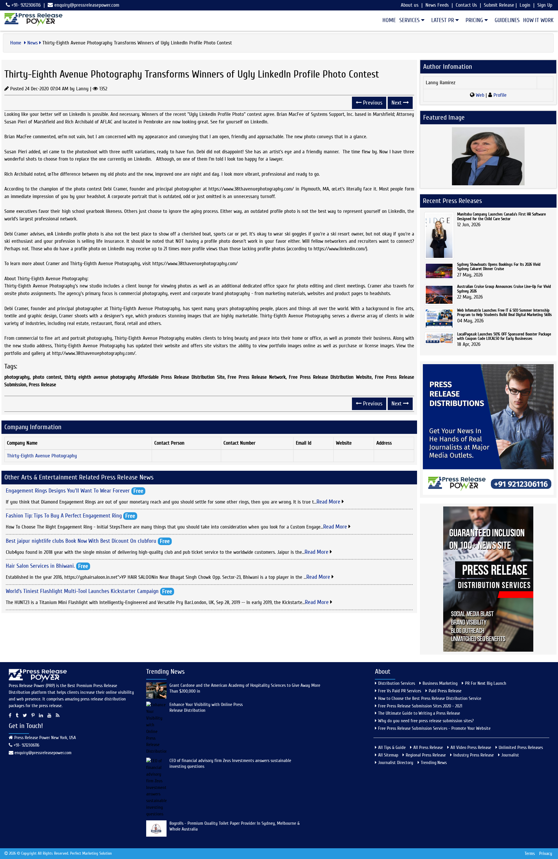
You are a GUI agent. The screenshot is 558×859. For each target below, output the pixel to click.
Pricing (475, 20)
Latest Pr (443, 20)
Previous (372, 102)
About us (410, 5)
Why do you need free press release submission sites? (426, 720)
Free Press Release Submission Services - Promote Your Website (434, 728)
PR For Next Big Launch (485, 683)
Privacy (545, 853)
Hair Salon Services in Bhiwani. (40, 566)
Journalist (510, 755)
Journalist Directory (395, 762)
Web (480, 95)
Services (410, 20)
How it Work (538, 20)
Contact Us (466, 5)
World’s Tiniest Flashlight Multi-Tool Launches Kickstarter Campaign (82, 590)
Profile (499, 95)
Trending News (434, 762)
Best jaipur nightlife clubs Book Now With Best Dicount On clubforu (81, 540)
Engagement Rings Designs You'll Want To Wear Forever (68, 490)
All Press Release (428, 747)
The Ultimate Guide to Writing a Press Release (419, 713)
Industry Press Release (473, 755)
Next (397, 102)
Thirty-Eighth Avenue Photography (42, 456)
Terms (530, 853)
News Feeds (437, 5)
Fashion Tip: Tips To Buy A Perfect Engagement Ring (64, 515)
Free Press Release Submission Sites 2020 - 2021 (420, 706)
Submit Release (499, 5)
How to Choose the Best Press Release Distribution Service (429, 698)
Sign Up (544, 5)
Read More (329, 501)
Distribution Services (396, 683)
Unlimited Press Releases (521, 747)
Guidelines (507, 20)
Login (525, 5)
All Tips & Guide (392, 747)
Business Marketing (440, 683)
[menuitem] (387, 20)
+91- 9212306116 (25, 5)
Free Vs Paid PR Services (399, 690)
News (32, 43)
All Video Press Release (470, 747)
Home (389, 20)
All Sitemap (388, 755)
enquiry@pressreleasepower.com (86, 5)
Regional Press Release (426, 755)
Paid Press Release (445, 690)
